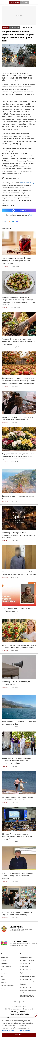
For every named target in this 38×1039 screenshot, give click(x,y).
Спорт (3, 970)
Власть (3, 960)
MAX (30, 215)
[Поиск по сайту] (35, 2)
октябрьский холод (27, 183)
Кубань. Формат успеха (27, 973)
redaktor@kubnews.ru (19, 1014)
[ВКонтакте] (5, 221)
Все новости (5, 954)
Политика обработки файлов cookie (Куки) (27, 995)
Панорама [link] (5, 266)
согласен (19, 1035)
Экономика (4, 963)
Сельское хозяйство (7, 986)
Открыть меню (2, 2)
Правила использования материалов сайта (28, 991)
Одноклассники (19, 1001)
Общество (5, 27)
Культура (4, 973)
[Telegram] (13, 221)
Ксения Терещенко (28, 27)
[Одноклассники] (9, 221)
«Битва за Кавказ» (26, 957)
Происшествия (6, 966)
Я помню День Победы (27, 976)
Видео (3, 979)
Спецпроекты (24, 966)
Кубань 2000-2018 (26, 970)
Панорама (23, 954)
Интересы (4, 989)
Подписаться (21, 210)
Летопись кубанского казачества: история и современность (27, 962)
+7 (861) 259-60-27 (19, 1011)
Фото (2, 976)
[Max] (17, 221)
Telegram (23, 1001)
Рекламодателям (25, 987)
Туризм (3, 982)
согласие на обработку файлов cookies (16, 1030)
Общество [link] (5, 307)
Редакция (23, 984)
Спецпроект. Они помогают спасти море (27, 980)
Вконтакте (15, 1001)
